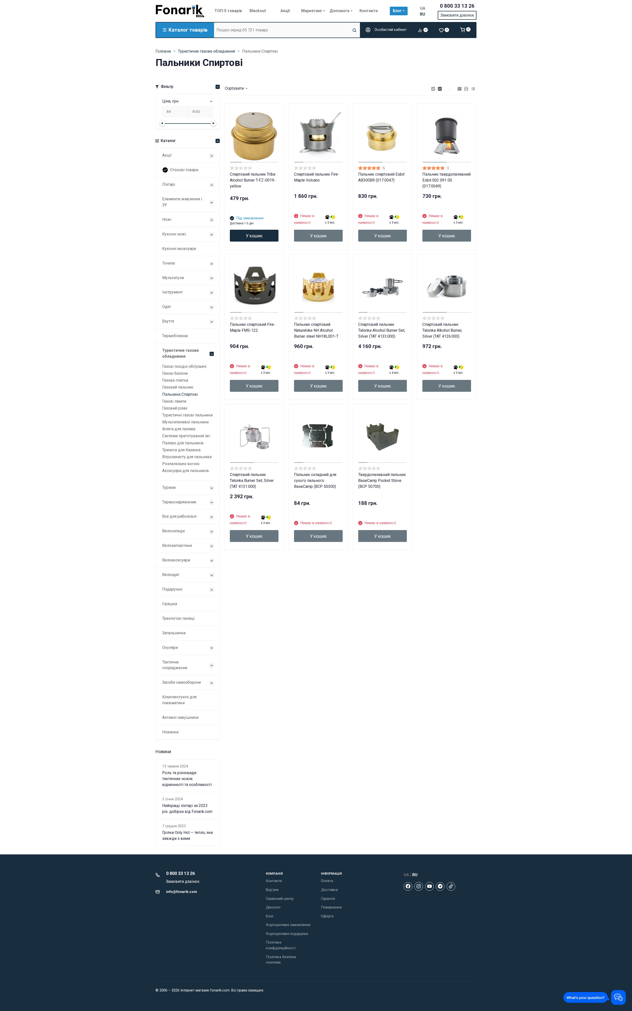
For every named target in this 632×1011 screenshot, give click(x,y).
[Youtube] (429, 886)
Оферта (327, 916)
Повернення (331, 907)
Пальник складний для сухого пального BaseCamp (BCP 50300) (315, 480)
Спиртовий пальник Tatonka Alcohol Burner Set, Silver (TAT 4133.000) (381, 330)
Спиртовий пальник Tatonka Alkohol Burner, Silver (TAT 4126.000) (442, 330)
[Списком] (466, 88)
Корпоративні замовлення (288, 925)
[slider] (162, 123)
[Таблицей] (473, 88)
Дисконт (273, 907)
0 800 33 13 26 (457, 6)
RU (422, 14)
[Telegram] (440, 886)
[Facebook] (408, 886)
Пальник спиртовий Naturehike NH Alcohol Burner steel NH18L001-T (316, 330)
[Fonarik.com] (180, 10)
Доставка (329, 889)
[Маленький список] (433, 88)
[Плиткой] (459, 88)
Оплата (327, 881)
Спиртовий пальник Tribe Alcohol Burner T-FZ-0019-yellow (253, 180)
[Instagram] (418, 886)
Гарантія (328, 898)
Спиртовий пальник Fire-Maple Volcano (316, 177)
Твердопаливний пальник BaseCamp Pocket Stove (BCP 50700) (382, 480)
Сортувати (234, 88)
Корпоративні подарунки (287, 933)
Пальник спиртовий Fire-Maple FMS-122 (252, 327)
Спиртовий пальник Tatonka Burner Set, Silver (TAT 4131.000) (252, 480)
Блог (270, 916)
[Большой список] (439, 88)
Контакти (274, 881)
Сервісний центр (280, 898)
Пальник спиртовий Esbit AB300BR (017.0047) (381, 177)
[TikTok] (451, 886)
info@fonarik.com (181, 891)
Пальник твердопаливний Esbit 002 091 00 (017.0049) (446, 180)
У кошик (254, 235)
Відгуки (272, 889)
